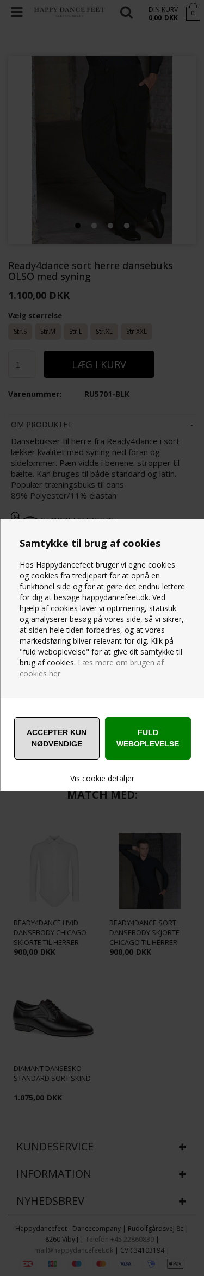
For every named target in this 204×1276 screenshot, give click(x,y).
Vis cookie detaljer (102, 778)
